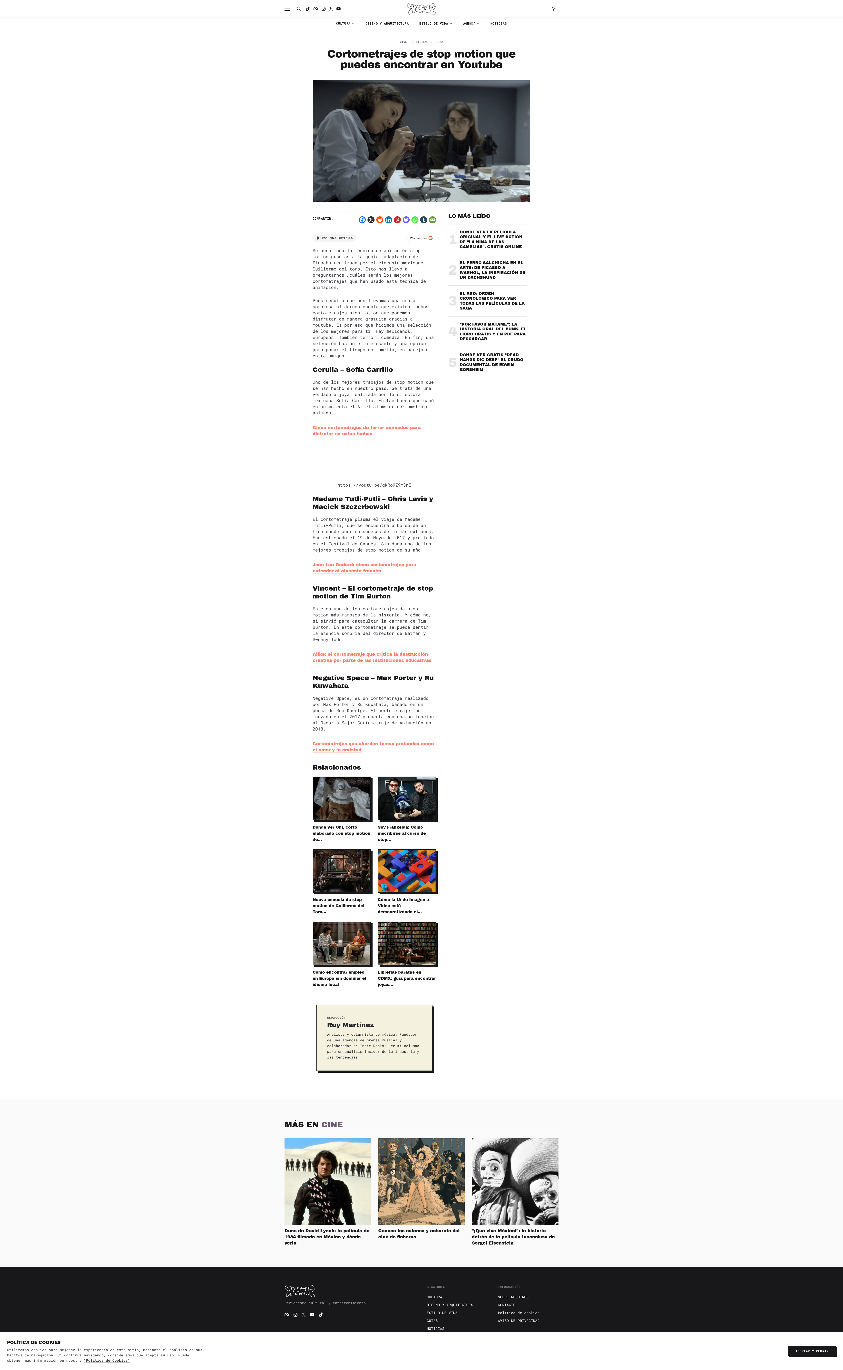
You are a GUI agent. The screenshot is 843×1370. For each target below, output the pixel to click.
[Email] (432, 219)
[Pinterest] (397, 219)
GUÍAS (432, 1320)
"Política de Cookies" (107, 1360)
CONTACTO (506, 1304)
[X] (371, 219)
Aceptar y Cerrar (812, 1351)
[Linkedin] (388, 219)
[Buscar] (299, 9)
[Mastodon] (406, 219)
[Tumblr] (423, 219)
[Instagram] (323, 9)
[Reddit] (379, 219)
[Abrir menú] (289, 9)
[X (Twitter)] (304, 1314)
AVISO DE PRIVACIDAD (519, 1320)
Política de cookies (519, 1312)
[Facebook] (315, 9)
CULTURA (343, 23)
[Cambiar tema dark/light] (553, 9)
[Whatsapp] (414, 219)
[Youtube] (338, 9)
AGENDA (469, 23)
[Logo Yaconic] (421, 9)
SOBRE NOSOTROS (513, 1297)
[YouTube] (312, 1315)
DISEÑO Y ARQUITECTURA (387, 23)
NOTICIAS (498, 23)
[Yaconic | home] (350, 1291)
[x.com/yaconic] (331, 9)
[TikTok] (308, 9)
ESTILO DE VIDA (433, 23)
